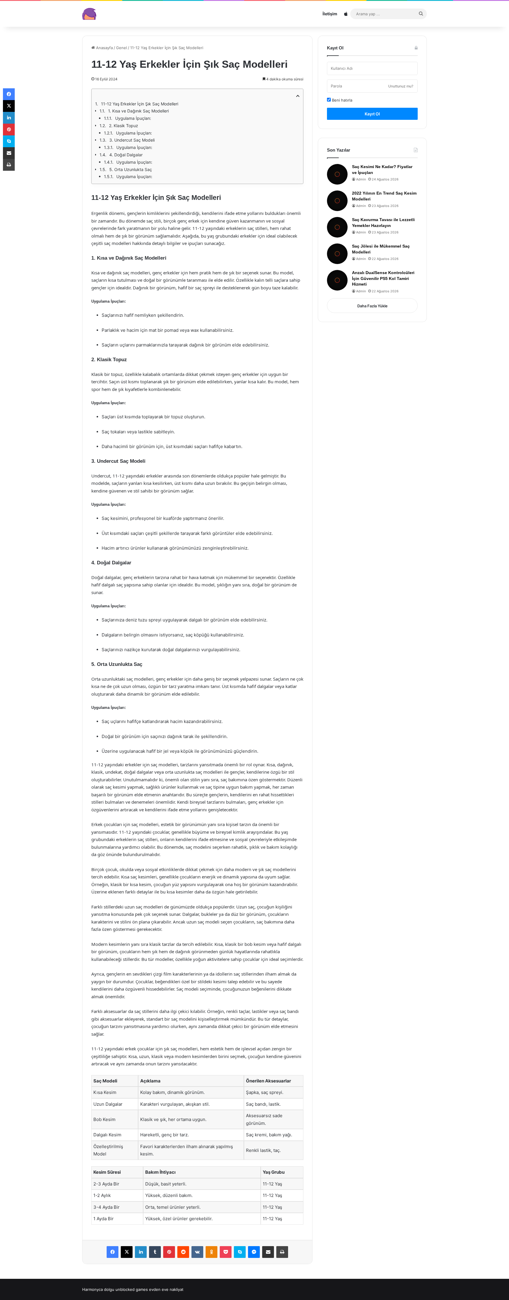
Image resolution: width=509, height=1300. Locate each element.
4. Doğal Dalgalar (126, 154)
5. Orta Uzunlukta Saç (130, 169)
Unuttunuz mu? (400, 86)
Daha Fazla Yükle (372, 306)
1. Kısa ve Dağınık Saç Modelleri (138, 110)
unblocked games (131, 1289)
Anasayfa (104, 47)
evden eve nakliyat (166, 1289)
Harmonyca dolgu (98, 1289)
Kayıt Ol (372, 113)
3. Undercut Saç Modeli (132, 139)
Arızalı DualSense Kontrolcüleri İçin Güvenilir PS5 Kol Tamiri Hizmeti (383, 278)
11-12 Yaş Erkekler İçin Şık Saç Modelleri (139, 103)
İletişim (330, 13)
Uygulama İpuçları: (133, 118)
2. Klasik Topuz (123, 125)
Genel (121, 47)
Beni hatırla (341, 100)
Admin (361, 179)
